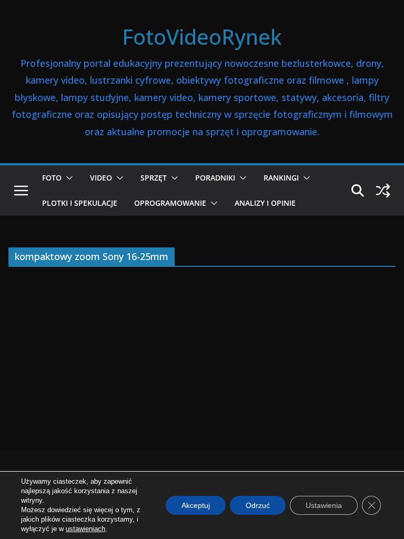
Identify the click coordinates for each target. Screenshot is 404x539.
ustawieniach (85, 529)
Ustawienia (324, 505)
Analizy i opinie (265, 203)
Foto (52, 178)
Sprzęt (153, 178)
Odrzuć (258, 505)
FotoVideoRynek (202, 36)
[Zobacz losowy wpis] (383, 190)
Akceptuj (195, 505)
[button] (67, 178)
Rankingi (281, 178)
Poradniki (215, 178)
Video (101, 178)
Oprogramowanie (170, 203)
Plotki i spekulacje (79, 203)
